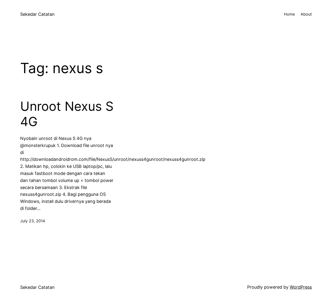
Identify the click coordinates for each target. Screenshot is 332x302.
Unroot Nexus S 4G (67, 114)
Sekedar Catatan (37, 14)
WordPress (301, 287)
